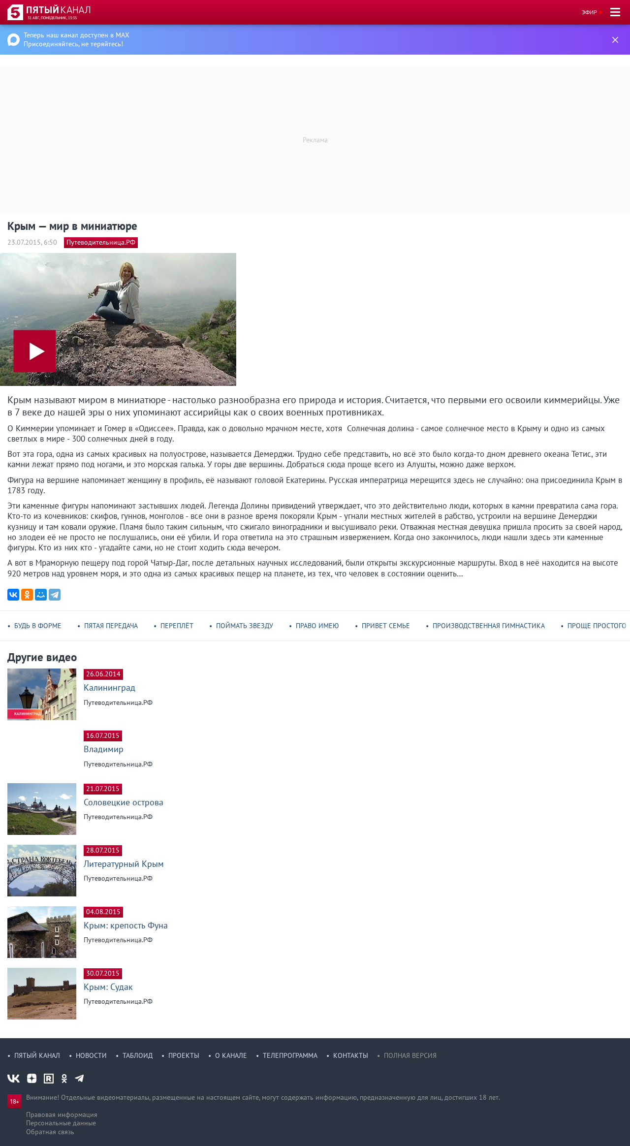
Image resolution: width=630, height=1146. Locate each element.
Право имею (317, 625)
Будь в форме (38, 625)
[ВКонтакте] (13, 595)
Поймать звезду (244, 625)
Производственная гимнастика (489, 625)
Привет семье (386, 625)
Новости (91, 1055)
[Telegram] (55, 595)
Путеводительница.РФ (100, 242)
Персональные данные (61, 1122)
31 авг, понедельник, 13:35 (52, 17)
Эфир (589, 12)
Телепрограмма (290, 1055)
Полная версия (410, 1055)
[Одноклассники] (27, 595)
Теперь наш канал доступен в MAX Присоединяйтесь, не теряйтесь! (76, 39)
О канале (231, 1055)
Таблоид (138, 1055)
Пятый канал (37, 1055)
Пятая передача (111, 625)
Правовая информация (61, 1114)
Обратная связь (50, 1131)
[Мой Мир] (41, 595)
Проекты (183, 1055)
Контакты (350, 1055)
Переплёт (176, 625)
